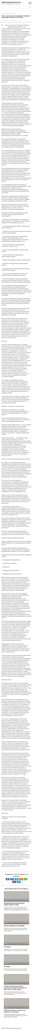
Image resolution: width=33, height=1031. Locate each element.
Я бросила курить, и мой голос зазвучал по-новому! (15, 1011)
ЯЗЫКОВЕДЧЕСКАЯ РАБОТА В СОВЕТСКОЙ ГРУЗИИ (14, 904)
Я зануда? (7, 947)
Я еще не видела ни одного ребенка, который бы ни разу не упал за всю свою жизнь (15, 987)
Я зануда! (7, 966)
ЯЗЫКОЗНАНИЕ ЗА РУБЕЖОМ (14, 926)
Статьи (12, 20)
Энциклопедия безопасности (11, 2)
